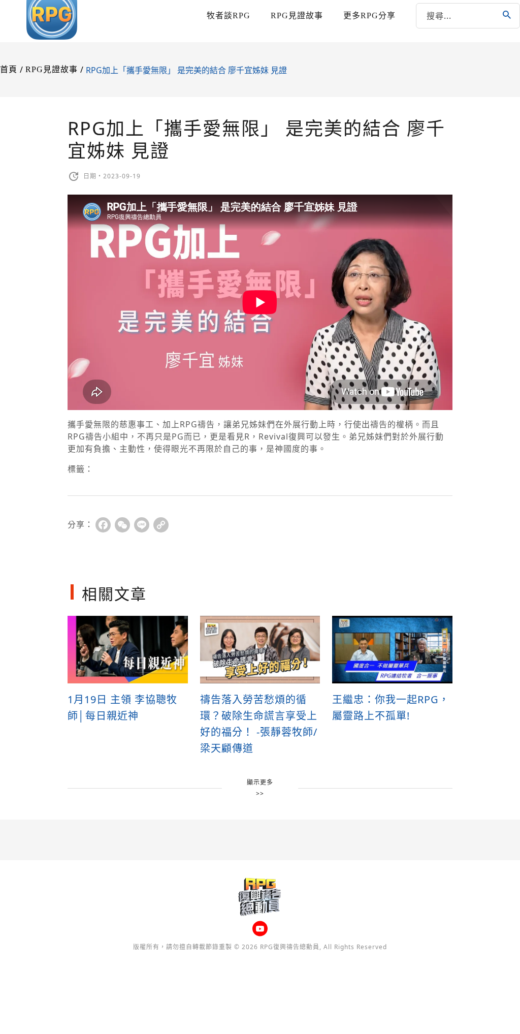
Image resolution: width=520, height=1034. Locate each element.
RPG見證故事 (297, 15)
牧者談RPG (228, 15)
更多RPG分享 (369, 15)
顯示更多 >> (260, 788)
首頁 (8, 69)
